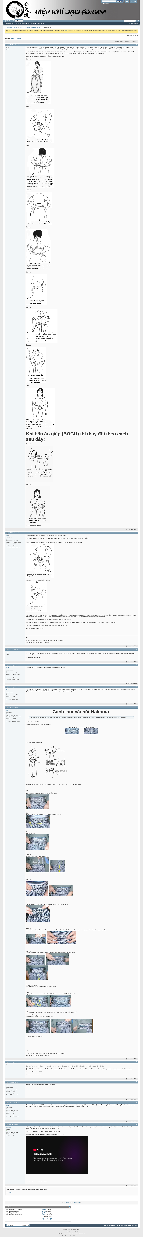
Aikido (15, 27)
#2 (136, 532)
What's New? (10, 21)
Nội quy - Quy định (47, 1219)
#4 (136, 665)
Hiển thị (133, 41)
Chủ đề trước (66, 1202)
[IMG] (43, 1213)
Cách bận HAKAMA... (16, 38)
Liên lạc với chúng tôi (109, 1225)
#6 (136, 707)
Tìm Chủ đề (127, 41)
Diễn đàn (9, 27)
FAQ (13, 23)
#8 (136, 1082)
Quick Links (40, 23)
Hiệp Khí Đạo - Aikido (121, 1225)
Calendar (17, 23)
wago (10, 1192)
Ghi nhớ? (106, 3)
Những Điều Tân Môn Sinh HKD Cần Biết (30, 27)
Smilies (44, 1211)
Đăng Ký (133, 1)
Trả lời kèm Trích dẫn (132, 529)
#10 (136, 1124)
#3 (136, 649)
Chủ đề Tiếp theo (75, 1202)
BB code (44, 1209)
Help (126, 1)
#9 (136, 1102)
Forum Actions (31, 23)
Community (23, 23)
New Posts (8, 23)
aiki (7, 1192)
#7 (136, 1062)
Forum (19, 21)
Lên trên (134, 1225)
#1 (136, 44)
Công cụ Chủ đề (118, 41)
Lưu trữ (130, 1225)
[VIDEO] (44, 1214)
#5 (136, 686)
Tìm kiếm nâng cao (133, 23)
